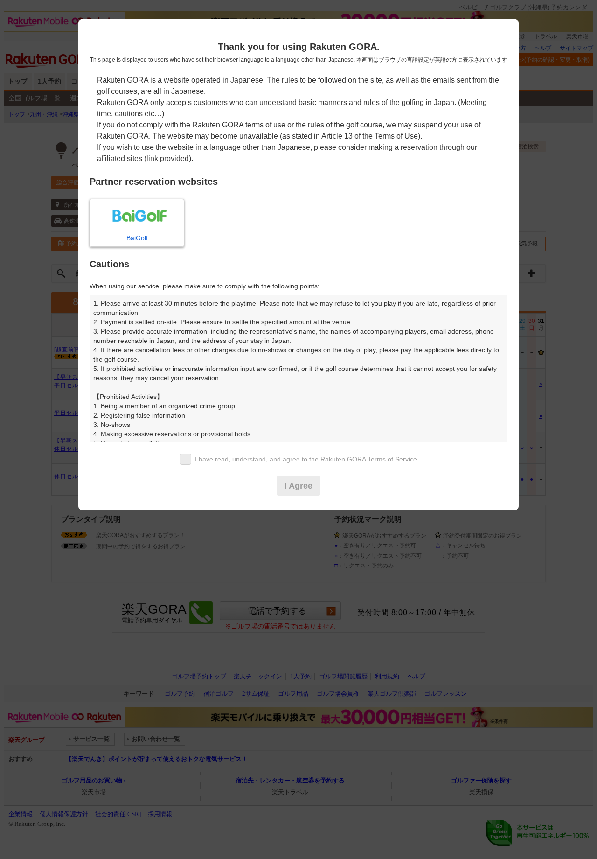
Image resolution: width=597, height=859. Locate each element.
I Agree (298, 485)
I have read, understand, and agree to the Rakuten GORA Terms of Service (306, 459)
